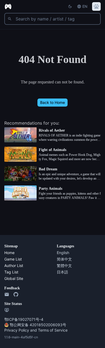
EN (84, 6)
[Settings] (96, 6)
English (63, 252)
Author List (14, 265)
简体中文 (64, 259)
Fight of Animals (55, 149)
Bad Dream (49, 169)
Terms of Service (51, 330)
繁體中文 (64, 265)
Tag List (11, 272)
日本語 (62, 272)
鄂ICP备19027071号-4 (23, 319)
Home (9, 252)
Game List (13, 259)
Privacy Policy (16, 330)
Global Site (13, 278)
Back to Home (52, 102)
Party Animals (52, 188)
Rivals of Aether (54, 130)
